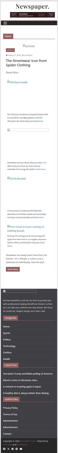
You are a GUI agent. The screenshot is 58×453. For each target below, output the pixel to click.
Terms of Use (10, 414)
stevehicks (28, 55)
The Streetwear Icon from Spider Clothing (26, 62)
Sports (6, 333)
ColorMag (7, 444)
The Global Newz (28, 441)
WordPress (22, 444)
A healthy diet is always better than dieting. (26, 393)
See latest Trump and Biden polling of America (28, 373)
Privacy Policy (10, 407)
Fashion (7, 352)
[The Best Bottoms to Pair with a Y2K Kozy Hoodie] (28, 82)
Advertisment (10, 420)
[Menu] (5, 23)
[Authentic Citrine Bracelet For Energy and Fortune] (28, 178)
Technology (9, 346)
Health (6, 359)
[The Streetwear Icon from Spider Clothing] (29, 46)
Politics (7, 339)
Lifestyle (10, 50)
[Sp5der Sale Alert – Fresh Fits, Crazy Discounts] (28, 130)
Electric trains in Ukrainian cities (20, 380)
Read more (38, 121)
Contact (7, 433)
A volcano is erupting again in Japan (22, 386)
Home (6, 326)
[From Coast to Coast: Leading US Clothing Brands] (28, 226)
